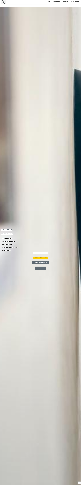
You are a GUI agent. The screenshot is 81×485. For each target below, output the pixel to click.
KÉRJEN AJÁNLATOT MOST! (40, 263)
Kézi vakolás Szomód (6, 250)
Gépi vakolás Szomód (7, 238)
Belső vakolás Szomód (7, 244)
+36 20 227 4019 (41, 268)
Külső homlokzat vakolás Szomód (10, 247)
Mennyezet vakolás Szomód (8, 241)
